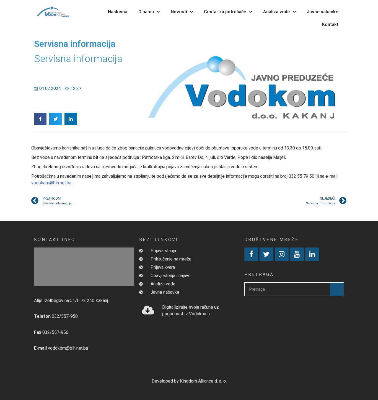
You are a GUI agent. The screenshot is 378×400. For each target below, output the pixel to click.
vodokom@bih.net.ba (51, 182)
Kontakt (330, 24)
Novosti (179, 11)
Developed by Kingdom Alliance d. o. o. (189, 381)
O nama (146, 11)
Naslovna (117, 11)
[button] (40, 119)
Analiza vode (276, 11)
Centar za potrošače (225, 11)
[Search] (337, 289)
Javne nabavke (322, 11)
